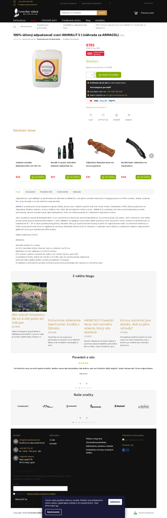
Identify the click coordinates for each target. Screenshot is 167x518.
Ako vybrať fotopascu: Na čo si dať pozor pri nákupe (28, 319)
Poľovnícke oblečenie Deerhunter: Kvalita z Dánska (64, 324)
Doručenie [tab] (30, 192)
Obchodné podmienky (92, 3)
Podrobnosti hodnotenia (48, 39)
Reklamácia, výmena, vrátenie (99, 446)
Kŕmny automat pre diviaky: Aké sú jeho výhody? (135, 324)
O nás (52, 440)
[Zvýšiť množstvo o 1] (95, 73)
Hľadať (102, 13)
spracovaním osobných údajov (41, 494)
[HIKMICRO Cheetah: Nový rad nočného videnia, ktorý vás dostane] (101, 299)
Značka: (71, 39)
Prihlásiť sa (21, 499)
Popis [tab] (18, 192)
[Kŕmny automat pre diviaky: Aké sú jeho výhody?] (137, 299)
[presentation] (80, 383)
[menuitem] (19, 20)
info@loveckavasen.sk (116, 95)
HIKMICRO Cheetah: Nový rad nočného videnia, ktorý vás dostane (99, 326)
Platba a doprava (68, 3)
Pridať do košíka (110, 75)
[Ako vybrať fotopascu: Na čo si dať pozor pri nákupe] (29, 297)
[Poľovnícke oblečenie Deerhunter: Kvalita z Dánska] (65, 299)
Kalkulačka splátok (98, 53)
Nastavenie (53, 512)
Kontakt (53, 443)
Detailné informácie (95, 107)
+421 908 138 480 (115, 91)
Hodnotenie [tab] (62, 192)
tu (57, 505)
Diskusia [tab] (77, 192)
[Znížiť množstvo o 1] (95, 76)
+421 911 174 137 (26, 448)
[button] (76, 388)
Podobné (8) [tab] (46, 192)
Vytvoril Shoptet (146, 513)
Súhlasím (115, 501)
